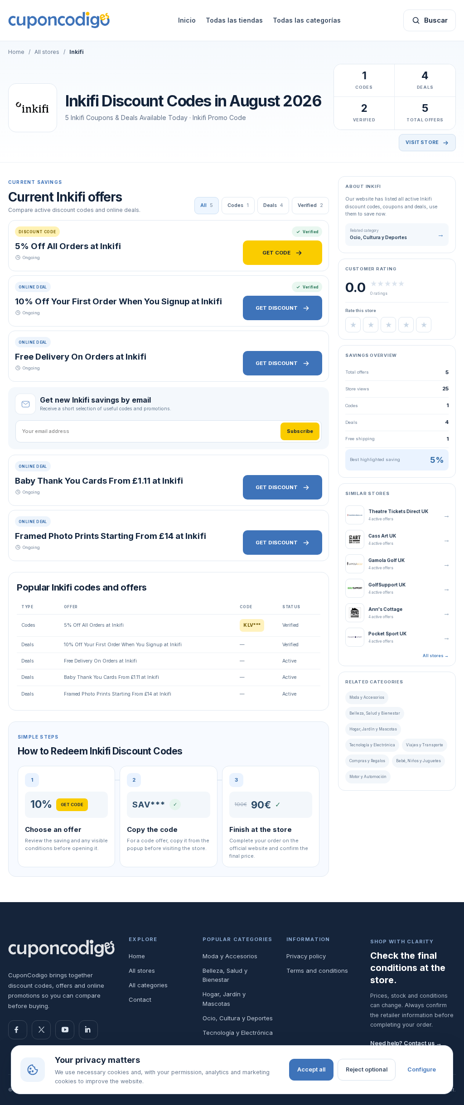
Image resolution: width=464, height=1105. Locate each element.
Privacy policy (306, 956)
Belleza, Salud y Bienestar (374, 713)
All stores (46, 51)
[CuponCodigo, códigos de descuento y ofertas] (59, 20)
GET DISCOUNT (277, 308)
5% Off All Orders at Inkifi (68, 246)
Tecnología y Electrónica (372, 745)
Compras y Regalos (367, 761)
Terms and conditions (317, 970)
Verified (310, 205)
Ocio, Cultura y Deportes (238, 1018)
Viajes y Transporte (424, 745)
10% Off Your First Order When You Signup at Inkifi (118, 301)
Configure (421, 1069)
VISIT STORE (422, 142)
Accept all (311, 1069)
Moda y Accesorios (366, 697)
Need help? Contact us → (406, 1043)
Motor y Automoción (368, 776)
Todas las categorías (307, 20)
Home (16, 51)
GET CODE (276, 253)
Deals (273, 205)
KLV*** (252, 625)
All (206, 205)
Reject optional (366, 1069)
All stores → (436, 655)
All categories (148, 985)
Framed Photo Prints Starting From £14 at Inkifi (110, 536)
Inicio (187, 20)
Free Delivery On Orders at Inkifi (80, 356)
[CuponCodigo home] (61, 949)
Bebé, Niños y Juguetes (418, 761)
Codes (238, 205)
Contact (140, 999)
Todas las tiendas (234, 20)
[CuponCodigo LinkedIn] (88, 1029)
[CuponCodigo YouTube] (64, 1029)
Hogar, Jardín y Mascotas (373, 729)
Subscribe (300, 431)
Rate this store (360, 310)
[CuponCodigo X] (41, 1029)
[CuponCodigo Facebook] (17, 1029)
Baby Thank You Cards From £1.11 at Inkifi (99, 480)
